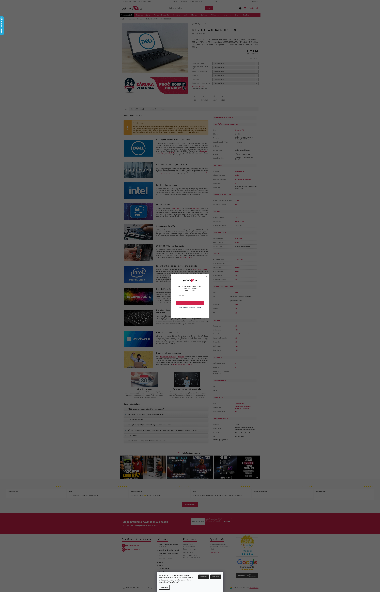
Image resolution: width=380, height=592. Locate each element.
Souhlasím (215, 577)
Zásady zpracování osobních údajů (190, 307)
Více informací (173, 582)
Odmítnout (203, 577)
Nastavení (164, 587)
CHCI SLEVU (190, 303)
